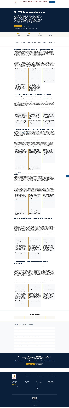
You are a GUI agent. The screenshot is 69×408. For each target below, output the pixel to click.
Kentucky (41, 403)
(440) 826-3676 (14, 384)
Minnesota (49, 403)
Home (21, 1)
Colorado (24, 403)
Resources (44, 1)
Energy (37, 381)
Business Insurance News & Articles (52, 376)
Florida (30, 403)
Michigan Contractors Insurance (28, 317)
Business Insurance (27, 381)
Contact (33, 3)
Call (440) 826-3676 (26, 26)
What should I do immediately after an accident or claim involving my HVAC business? (28, 348)
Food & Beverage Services (39, 382)
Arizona (19, 403)
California (22, 403)
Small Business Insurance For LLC (51, 381)
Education (37, 380)
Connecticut (27, 403)
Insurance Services (27, 376)
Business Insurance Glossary (51, 382)
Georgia (32, 403)
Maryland (44, 403)
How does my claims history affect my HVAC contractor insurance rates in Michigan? (28, 345)
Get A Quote (35, 1)
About (40, 1)
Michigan (47, 403)
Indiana (37, 403)
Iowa (39, 403)
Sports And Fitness (38, 390)
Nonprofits (37, 387)
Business (29, 1)
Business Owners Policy (25, 132)
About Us (26, 382)
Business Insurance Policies (51, 383)
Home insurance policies (46, 98)
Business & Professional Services (40, 376)
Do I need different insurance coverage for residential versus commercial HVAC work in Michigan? (29, 342)
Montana (52, 403)
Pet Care (37, 388)
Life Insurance (26, 380)
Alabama (16, 403)
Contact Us (26, 383)
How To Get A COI (50, 380)
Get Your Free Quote (18, 26)
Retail (36, 389)
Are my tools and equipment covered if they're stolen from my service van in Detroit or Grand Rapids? (30, 339)
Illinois (34, 403)
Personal (24, 1)
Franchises (37, 383)
